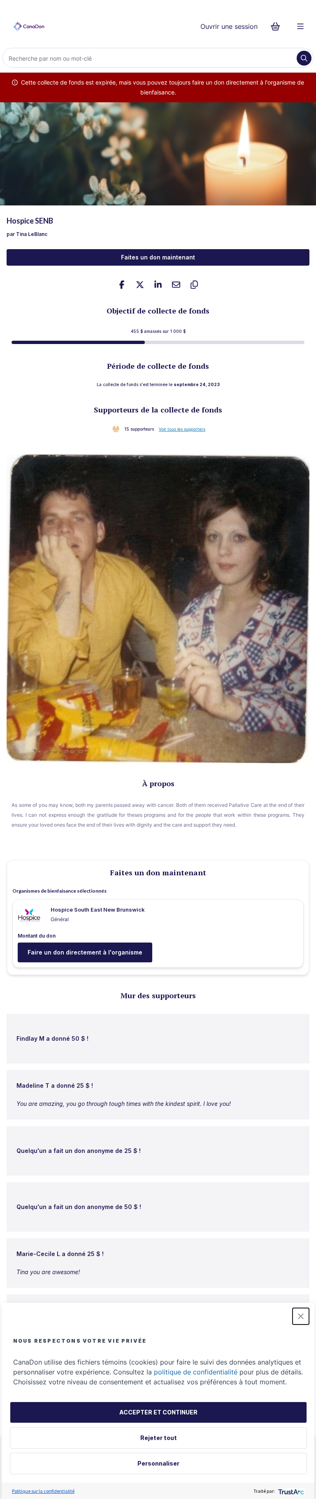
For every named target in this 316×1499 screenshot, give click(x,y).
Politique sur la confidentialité (43, 1491)
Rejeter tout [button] (158, 1437)
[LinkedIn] (158, 284)
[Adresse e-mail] (176, 284)
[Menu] (300, 26)
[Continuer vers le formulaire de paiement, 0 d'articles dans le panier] (278, 26)
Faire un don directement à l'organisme (85, 952)
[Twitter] (140, 284)
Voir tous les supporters (182, 429)
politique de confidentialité (195, 1372)
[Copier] (194, 284)
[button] (301, 1316)
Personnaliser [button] (158, 1463)
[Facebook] (122, 284)
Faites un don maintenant (158, 257)
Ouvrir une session (229, 26)
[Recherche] (304, 58)
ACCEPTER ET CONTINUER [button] (158, 1412)
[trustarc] (290, 1491)
